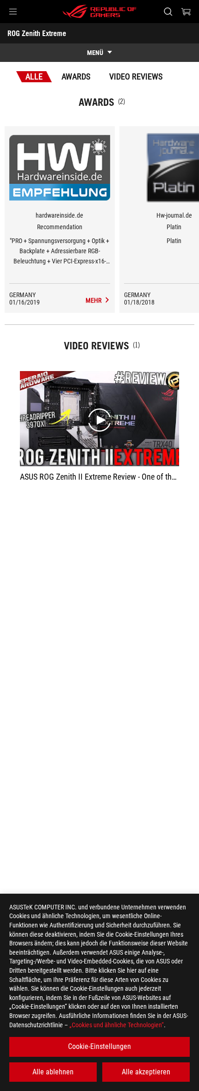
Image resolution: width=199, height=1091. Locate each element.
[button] (13, 11)
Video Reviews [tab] (135, 76)
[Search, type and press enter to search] (168, 11)
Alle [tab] (34, 76)
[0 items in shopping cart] (186, 11)
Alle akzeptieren (146, 1071)
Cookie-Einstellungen (99, 1046)
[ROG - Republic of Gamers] (99, 11)
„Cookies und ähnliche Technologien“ (116, 1025)
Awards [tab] (76, 76)
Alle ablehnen (53, 1071)
